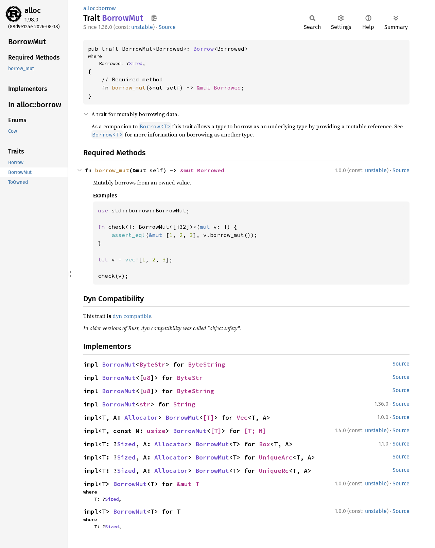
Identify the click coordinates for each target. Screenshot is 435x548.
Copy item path (154, 17)
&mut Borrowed (219, 87)
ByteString (206, 364)
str (145, 404)
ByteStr (152, 364)
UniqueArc (276, 457)
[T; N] (255, 431)
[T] (208, 417)
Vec (242, 417)
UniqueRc (274, 470)
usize (156, 431)
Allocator (141, 417)
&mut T (188, 484)
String (184, 404)
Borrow (203, 48)
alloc (32, 10)
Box (264, 444)
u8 (147, 378)
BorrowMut (119, 364)
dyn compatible (131, 316)
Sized (135, 63)
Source (167, 27)
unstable (142, 27)
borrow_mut (129, 87)
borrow (107, 8)
